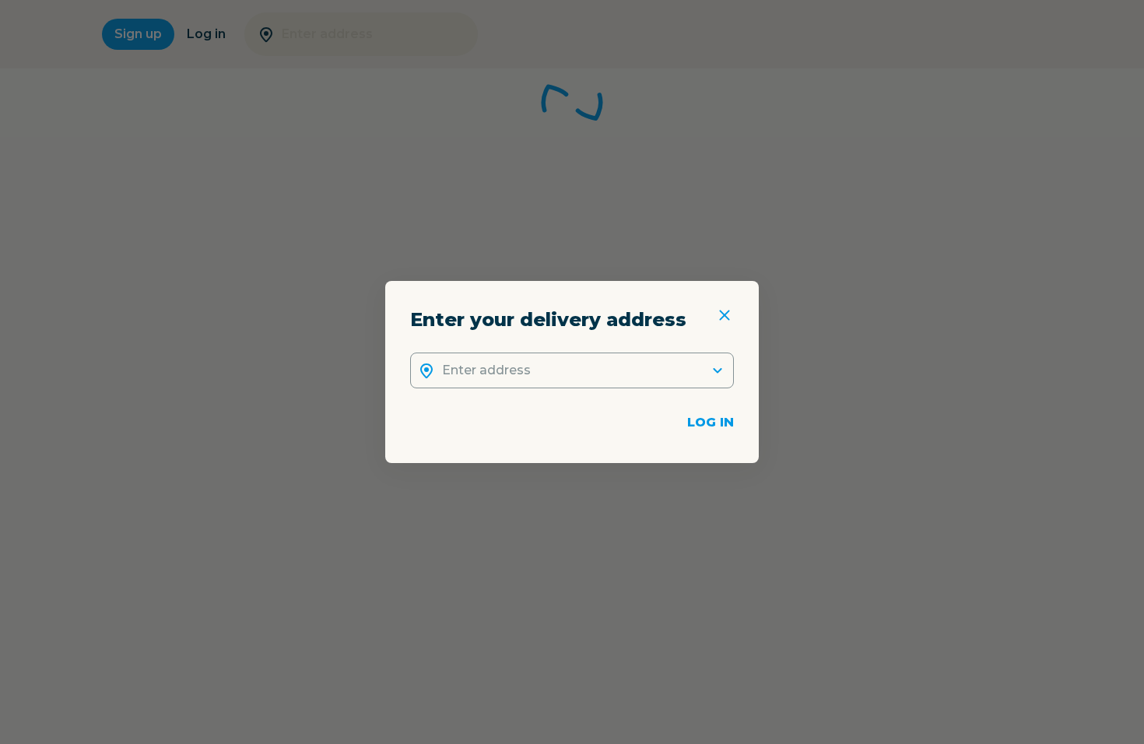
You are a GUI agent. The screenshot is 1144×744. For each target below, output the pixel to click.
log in (710, 422)
